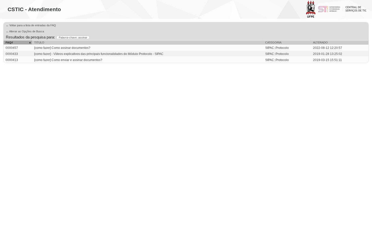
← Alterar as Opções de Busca (25, 31)
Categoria (273, 42)
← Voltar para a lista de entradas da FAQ (31, 25)
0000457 (12, 48)
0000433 (12, 54)
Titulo (39, 42)
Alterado (320, 42)
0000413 (12, 60)
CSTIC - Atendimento (34, 9)
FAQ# (9, 42)
